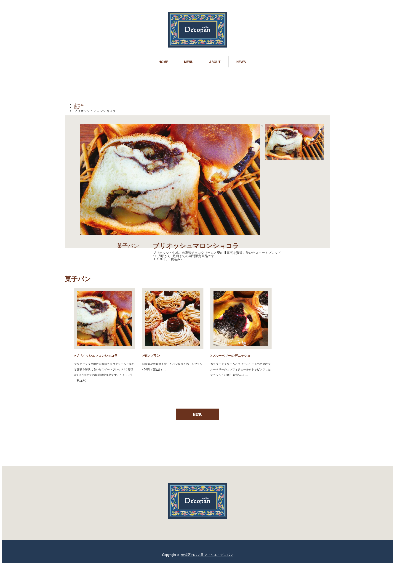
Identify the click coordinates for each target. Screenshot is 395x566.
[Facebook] (19, 554)
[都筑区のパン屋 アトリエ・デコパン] (197, 30)
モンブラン (152, 355)
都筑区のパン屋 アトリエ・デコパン (207, 554)
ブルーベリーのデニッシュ (231, 355)
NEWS (241, 61)
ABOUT (215, 61)
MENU (188, 61)
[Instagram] (26, 554)
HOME (163, 61)
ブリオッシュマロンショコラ (96, 355)
